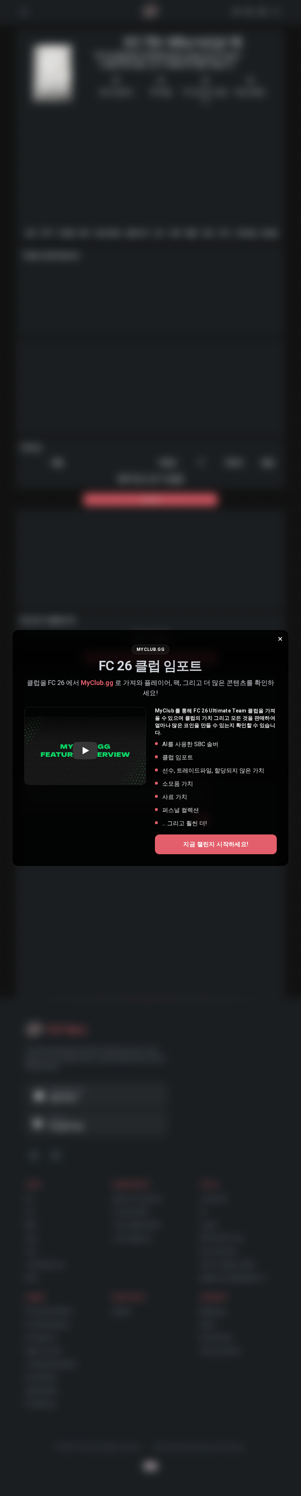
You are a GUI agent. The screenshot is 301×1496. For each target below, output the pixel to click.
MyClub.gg (97, 682)
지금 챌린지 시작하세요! (215, 844)
